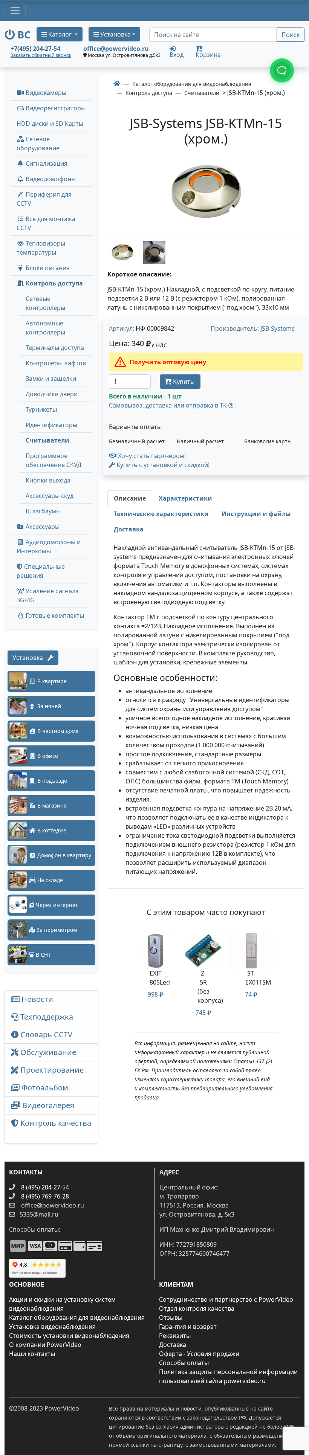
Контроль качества (51, 1128)
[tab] (129, 498)
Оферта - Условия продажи (199, 1354)
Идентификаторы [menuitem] (51, 425)
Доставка (172, 1344)
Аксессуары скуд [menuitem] (49, 496)
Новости (36, 999)
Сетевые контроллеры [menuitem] (45, 303)
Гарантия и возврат (188, 1326)
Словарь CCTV (45, 1034)
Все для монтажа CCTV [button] (46, 223)
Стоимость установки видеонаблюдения (69, 1335)
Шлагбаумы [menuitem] (43, 511)
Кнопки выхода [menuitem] (48, 480)
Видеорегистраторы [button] (55, 108)
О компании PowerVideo (45, 1344)
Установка (29, 657)
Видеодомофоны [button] (50, 179)
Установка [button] (115, 34)
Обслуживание (47, 1052)
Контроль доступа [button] (53, 283)
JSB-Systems (277, 328)
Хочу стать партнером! (151, 456)
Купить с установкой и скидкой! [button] (162, 465)
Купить (183, 381)
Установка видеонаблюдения (52, 1326)
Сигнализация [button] (45, 163)
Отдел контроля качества (196, 1308)
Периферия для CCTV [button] (44, 199)
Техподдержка (45, 1017)
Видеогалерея (47, 1105)
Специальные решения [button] (41, 571)
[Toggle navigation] (15, 10)
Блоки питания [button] (47, 268)
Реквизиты (175, 1335)
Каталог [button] (60, 34)
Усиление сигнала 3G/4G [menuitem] (48, 595)
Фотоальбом (44, 1087)
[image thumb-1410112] (123, 251)
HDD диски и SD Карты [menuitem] (50, 123)
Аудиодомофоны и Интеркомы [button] (49, 546)
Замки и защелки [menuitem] (51, 378)
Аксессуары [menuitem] (42, 526)
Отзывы (170, 1317)
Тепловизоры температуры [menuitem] (41, 247)
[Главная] (116, 83)
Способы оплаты (184, 1363)
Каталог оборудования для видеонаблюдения (77, 1317)
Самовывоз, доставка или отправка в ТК (173, 405)
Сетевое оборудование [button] (38, 143)
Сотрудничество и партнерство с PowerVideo (226, 1299)
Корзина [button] (208, 54)
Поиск (290, 35)
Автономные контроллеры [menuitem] (45, 327)
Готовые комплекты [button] (54, 615)
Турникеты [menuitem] (41, 409)
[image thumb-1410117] (154, 251)
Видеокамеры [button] (45, 93)
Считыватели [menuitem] (47, 440)
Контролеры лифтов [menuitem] (56, 363)
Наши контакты (32, 1354)
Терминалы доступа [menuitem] (55, 348)
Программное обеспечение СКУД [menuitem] (53, 460)
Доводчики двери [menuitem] (52, 394)
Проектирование (51, 1070)
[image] (205, 192)
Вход (177, 54)
